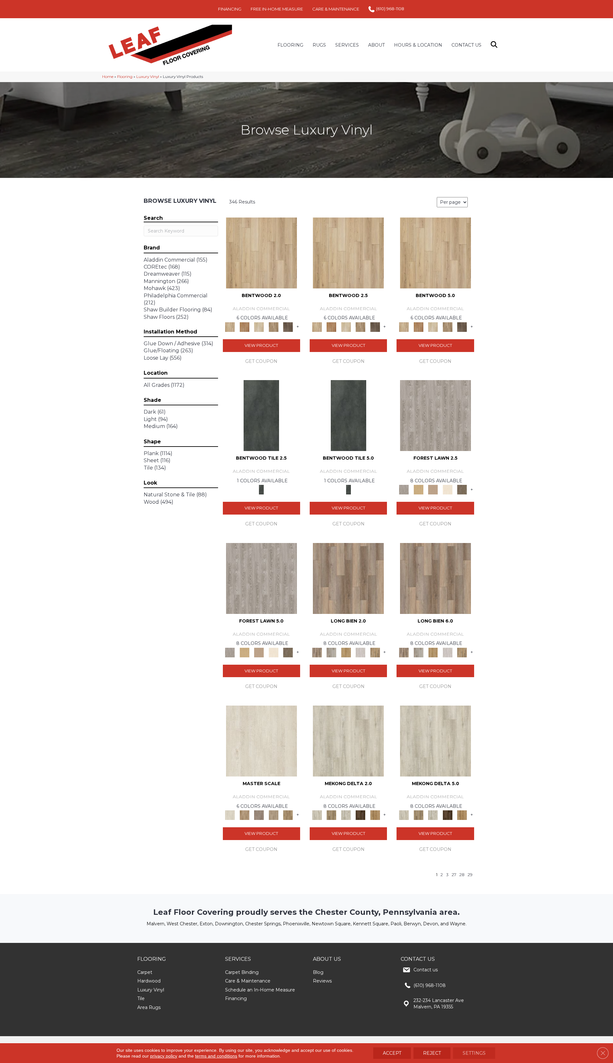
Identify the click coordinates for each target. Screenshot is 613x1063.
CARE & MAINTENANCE (335, 8)
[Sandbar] (447, 489)
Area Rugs (149, 1007)
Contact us (425, 970)
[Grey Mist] (435, 415)
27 (454, 874)
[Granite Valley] (331, 651)
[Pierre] (261, 252)
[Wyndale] (273, 326)
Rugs (319, 45)
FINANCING (229, 8)
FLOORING (290, 45)
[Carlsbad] (346, 651)
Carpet (144, 972)
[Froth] (348, 577)
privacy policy (163, 1056)
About (376, 45)
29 (470, 874)
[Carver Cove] (273, 814)
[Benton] (244, 326)
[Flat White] (261, 740)
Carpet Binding (242, 972)
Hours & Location (418, 45)
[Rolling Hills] (288, 814)
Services (347, 45)
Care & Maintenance (247, 981)
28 (462, 874)
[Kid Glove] (348, 740)
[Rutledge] (288, 326)
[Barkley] (259, 326)
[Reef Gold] (375, 814)
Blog (318, 972)
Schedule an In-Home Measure (260, 990)
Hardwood (149, 981)
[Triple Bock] (375, 651)
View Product (261, 345)
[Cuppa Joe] (360, 814)
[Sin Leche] (259, 814)
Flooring (124, 76)
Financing (236, 998)
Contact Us (466, 45)
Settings (474, 1053)
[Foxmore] (244, 814)
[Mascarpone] (360, 651)
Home (107, 76)
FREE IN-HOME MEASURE (277, 8)
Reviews (322, 981)
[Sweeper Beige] (331, 814)
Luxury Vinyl (147, 76)
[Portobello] (462, 489)
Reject (432, 1053)
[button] (495, 45)
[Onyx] (261, 415)
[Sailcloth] (346, 814)
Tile (141, 998)
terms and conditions (216, 1056)
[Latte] (433, 489)
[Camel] (418, 489)
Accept (392, 1053)
